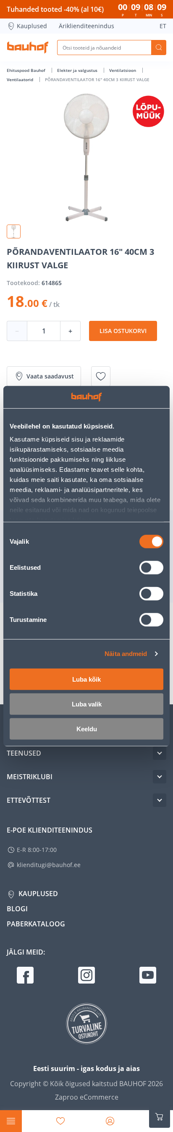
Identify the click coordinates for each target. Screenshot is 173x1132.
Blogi (17, 908)
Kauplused (32, 26)
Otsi (158, 47)
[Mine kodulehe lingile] (28, 47)
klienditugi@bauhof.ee (49, 865)
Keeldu (86, 728)
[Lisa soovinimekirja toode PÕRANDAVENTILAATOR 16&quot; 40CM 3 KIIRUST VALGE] (100, 376)
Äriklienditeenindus (86, 26)
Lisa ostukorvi (123, 331)
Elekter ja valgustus (78, 70)
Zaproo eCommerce (86, 1097)
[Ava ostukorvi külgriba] (159, 1117)
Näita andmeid (126, 653)
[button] (14, 231)
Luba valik (87, 703)
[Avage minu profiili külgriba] (110, 1121)
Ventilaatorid (20, 79)
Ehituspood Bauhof (27, 70)
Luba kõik (86, 678)
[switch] (151, 567)
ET (163, 26)
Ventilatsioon (123, 70)
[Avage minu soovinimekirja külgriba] (60, 1121)
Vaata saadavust (50, 376)
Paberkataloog (36, 923)
